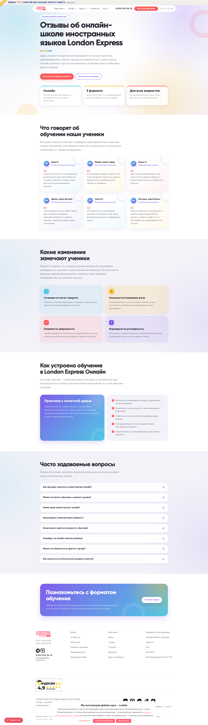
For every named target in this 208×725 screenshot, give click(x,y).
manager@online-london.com (43, 659)
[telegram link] (139, 701)
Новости (150, 642)
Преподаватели (77, 652)
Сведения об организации (158, 632)
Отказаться (84, 721)
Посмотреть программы (88, 76)
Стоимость (95, 9)
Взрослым (58, 9)
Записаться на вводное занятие (57, 76)
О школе (112, 647)
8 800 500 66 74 (44, 655)
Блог (148, 647)
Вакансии (112, 652)
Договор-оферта (42, 716)
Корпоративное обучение (157, 637)
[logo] (41, 8)
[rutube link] (146, 701)
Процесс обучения (79, 647)
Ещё (105, 9)
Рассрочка (75, 642)
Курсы (82, 9)
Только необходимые (104, 721)
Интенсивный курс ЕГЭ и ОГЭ (159, 657)
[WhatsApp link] (38, 652)
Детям (71, 9)
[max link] (132, 701)
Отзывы (111, 642)
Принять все (123, 721)
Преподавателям (78, 657)
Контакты (150, 652)
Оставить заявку (152, 600)
